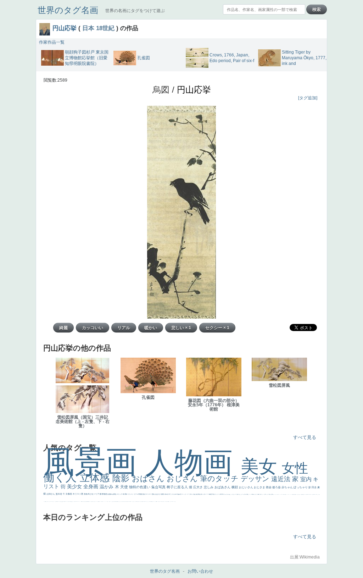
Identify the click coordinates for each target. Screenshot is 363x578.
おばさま (158, 494)
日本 (88, 28)
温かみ (107, 486)
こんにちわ (242, 494)
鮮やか (191, 494)
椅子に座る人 (178, 487)
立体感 (96, 477)
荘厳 (213, 494)
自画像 (109, 494)
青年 (253, 494)
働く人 (61, 477)
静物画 (104, 494)
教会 (269, 487)
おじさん (183, 478)
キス (236, 494)
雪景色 (114, 494)
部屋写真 (179, 494)
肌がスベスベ (147, 494)
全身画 (91, 486)
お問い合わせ (200, 571)
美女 (261, 466)
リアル (136, 494)
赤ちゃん (287, 487)
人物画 (193, 462)
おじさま (260, 487)
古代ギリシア (261, 494)
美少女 (75, 486)
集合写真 (159, 487)
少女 (92, 494)
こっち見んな (232, 494)
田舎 (314, 487)
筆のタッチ (220, 478)
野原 (202, 494)
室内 (306, 479)
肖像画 (69, 494)
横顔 (235, 487)
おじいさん (246, 487)
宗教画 (140, 494)
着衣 (258, 494)
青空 (248, 494)
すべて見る (304, 437)
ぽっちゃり (301, 487)
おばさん (149, 478)
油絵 (194, 494)
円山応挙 (64, 28)
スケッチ (120, 494)
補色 (229, 494)
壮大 (257, 494)
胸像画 (210, 494)
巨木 (251, 494)
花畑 (220, 494)
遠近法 (281, 479)
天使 (124, 487)
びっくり (217, 494)
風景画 (94, 461)
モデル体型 (174, 494)
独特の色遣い (140, 487)
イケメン (131, 494)
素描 (245, 494)
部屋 (239, 494)
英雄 (197, 494)
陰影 (122, 478)
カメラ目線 (227, 494)
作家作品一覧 (52, 42)
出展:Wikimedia (305, 557)
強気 (153, 494)
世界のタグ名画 (68, 10)
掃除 (126, 494)
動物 (86, 494)
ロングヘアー (186, 494)
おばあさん (222, 487)
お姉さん (51, 494)
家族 (199, 494)
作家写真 (166, 494)
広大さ (198, 487)
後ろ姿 (276, 487)
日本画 (265, 494)
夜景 (170, 494)
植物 (162, 494)
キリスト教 (78, 494)
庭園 (238, 494)
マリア (97, 494)
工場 (250, 494)
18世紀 (105, 28)
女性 (295, 468)
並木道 (59, 494)
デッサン (256, 479)
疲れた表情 (271, 494)
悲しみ (209, 487)
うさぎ (268, 494)
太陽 (255, 494)
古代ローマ (206, 494)
